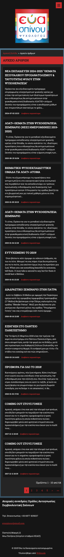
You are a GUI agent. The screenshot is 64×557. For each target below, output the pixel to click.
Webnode (41, 553)
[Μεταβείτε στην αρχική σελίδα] (32, 22)
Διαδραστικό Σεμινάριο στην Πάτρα (31, 289)
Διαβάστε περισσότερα (30, 113)
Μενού (59, 5)
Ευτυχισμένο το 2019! (20, 252)
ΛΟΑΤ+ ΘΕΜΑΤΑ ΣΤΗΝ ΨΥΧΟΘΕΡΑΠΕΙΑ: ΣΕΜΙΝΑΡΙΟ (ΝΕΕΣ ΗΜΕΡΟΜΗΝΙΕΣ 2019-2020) (31, 127)
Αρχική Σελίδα (10, 53)
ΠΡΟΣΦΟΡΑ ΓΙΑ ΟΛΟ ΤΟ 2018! (23, 367)
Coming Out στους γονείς (23, 404)
